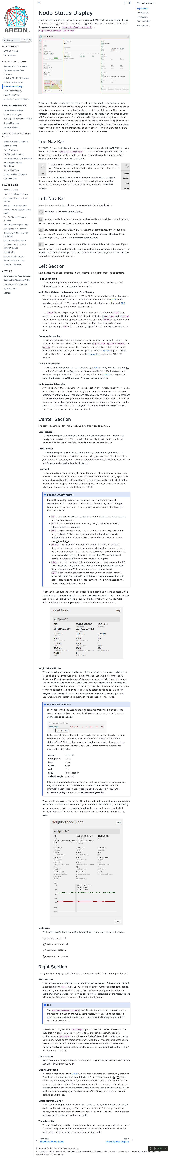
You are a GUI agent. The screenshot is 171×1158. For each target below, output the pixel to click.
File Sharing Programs (13, 154)
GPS (123, 303)
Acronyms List (9, 288)
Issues (106, 350)
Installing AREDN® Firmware (16, 78)
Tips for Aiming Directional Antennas (15, 218)
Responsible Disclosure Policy (16, 280)
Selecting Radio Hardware (15, 66)
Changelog (93, 354)
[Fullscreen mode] (125, 3)
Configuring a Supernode (14, 240)
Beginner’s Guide (10, 189)
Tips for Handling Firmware (15, 194)
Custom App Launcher (13, 256)
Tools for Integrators (12, 265)
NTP (114, 299)
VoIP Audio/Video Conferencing (17, 158)
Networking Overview (13, 110)
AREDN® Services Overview (15, 141)
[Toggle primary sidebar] (38, 3)
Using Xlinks (8, 252)
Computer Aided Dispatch (15, 174)
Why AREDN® (9, 55)
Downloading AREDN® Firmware (13, 72)
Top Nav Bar (142, 8)
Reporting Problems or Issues (16, 99)
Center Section (143, 21)
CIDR (94, 367)
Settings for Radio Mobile (14, 229)
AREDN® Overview (11, 51)
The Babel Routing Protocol (15, 224)
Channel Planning (11, 123)
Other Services (10, 178)
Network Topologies (12, 114)
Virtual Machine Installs (13, 260)
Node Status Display (12, 86)
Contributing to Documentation (17, 276)
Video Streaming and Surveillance (12, 164)
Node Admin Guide (11, 95)
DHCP (107, 374)
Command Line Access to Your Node (17, 211)
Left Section (142, 17)
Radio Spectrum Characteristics (17, 119)
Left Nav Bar (142, 13)
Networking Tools (11, 170)
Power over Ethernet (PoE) (15, 205)
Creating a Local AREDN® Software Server (14, 246)
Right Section (143, 25)
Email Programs (10, 150)
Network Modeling (11, 127)
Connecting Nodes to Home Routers (16, 199)
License (6, 293)
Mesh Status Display (12, 91)
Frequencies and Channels (15, 284)
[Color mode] (130, 3)
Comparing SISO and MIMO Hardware (15, 234)
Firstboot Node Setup (13, 82)
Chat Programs (10, 146)
